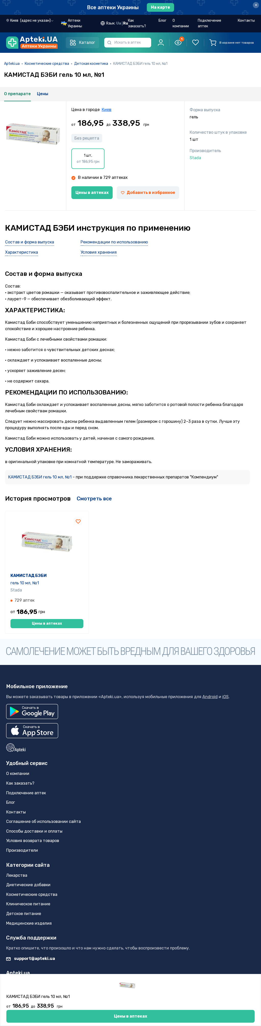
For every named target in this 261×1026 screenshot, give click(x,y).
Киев (106, 109)
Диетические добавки (28, 884)
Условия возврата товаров (32, 840)
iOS (225, 696)
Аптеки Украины (75, 23)
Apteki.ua (12, 63)
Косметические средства (47, 63)
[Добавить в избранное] (78, 521)
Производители (22, 850)
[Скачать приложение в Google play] (32, 711)
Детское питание (23, 913)
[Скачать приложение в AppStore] (32, 730)
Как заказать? (137, 23)
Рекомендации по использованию (114, 242)
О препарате (17, 93)
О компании (181, 23)
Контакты (246, 20)
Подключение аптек (209, 23)
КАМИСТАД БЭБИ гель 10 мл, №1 (40, 477)
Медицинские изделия (29, 923)
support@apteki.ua (34, 958)
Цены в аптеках (92, 192)
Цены (42, 93)
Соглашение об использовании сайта (43, 821)
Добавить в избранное (151, 192)
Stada (16, 590)
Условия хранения (99, 252)
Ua (118, 23)
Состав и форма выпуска (29, 242)
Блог (162, 20)
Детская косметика (91, 63)
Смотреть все (94, 499)
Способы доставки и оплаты (34, 831)
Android (210, 696)
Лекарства (16, 875)
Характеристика (21, 252)
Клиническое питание (28, 903)
